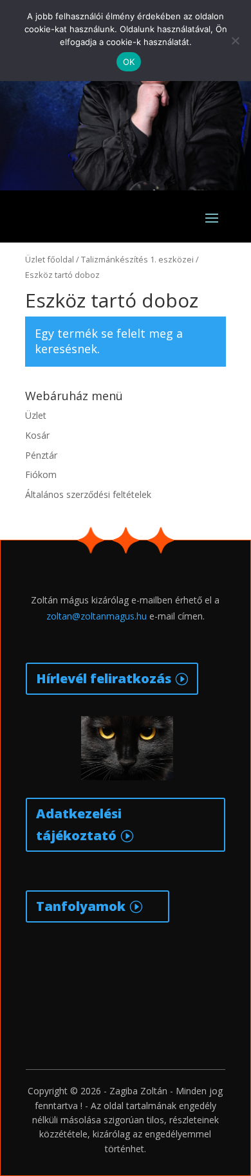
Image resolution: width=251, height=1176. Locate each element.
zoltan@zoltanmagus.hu (96, 616)
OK (129, 62)
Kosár (37, 435)
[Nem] (234, 40)
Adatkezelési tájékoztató (79, 824)
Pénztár (41, 455)
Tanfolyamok (81, 906)
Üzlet (35, 415)
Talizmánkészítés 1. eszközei (137, 259)
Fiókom (41, 474)
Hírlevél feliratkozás (103, 678)
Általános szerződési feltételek (88, 494)
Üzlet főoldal (49, 259)
